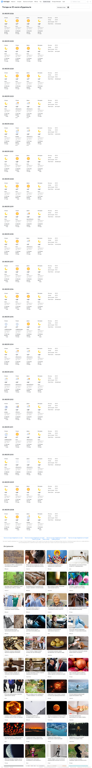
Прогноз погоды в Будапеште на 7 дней (56, 537)
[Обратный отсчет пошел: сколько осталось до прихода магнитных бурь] (57, 690)
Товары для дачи (55, 539)
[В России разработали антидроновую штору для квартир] (35, 711)
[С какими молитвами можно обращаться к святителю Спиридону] (57, 560)
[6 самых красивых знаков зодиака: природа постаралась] (35, 668)
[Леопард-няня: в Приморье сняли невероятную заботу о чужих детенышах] (14, 582)
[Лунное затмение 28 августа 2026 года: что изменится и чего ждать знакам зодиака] (57, 711)
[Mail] (2, 1)
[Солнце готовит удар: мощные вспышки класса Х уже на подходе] (14, 711)
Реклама (11, 767)
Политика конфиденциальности (50, 767)
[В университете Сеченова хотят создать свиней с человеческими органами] (35, 582)
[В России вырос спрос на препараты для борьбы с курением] (35, 603)
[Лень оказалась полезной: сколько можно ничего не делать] (78, 646)
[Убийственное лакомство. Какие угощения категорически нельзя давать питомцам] (35, 560)
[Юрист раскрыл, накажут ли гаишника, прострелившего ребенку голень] (14, 668)
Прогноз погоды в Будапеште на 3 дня (13, 537)
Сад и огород (46, 539)
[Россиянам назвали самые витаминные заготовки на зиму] (57, 646)
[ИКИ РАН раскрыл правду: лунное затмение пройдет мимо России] (14, 754)
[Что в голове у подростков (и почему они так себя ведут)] (35, 646)
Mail (2, 767)
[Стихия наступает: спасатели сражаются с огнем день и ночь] (35, 733)
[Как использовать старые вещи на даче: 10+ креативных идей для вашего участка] (14, 733)
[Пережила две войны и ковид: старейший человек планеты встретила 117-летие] (57, 603)
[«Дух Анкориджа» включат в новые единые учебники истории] (57, 668)
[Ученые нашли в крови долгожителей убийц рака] (35, 625)
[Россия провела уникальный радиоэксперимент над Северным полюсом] (78, 690)
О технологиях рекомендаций (63, 767)
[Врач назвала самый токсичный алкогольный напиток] (57, 582)
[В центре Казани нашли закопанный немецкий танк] (14, 625)
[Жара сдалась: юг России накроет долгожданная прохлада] (78, 603)
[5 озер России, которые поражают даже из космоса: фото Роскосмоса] (78, 754)
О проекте (41, 767)
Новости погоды (36, 539)
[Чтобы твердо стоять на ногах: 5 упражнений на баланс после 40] (57, 754)
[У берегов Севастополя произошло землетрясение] (57, 733)
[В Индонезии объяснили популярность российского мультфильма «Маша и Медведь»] (35, 754)
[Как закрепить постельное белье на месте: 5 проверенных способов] (78, 560)
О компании (6, 767)
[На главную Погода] (6, 1)
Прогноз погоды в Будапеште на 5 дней (34, 537)
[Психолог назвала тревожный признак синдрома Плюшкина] (14, 646)
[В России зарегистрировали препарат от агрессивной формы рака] (78, 625)
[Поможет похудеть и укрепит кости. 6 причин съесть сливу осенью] (78, 582)
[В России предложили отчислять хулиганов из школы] (14, 690)
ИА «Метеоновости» (87, 767)
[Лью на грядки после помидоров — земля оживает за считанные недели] (35, 690)
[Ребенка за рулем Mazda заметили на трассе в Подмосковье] (57, 625)
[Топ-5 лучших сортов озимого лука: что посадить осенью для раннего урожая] (78, 668)
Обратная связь (73, 767)
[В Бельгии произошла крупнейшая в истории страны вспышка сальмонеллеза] (78, 711)
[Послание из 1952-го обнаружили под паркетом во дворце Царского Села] (14, 560)
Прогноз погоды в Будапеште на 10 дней (78, 537)
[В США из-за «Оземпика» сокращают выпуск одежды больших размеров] (14, 603)
